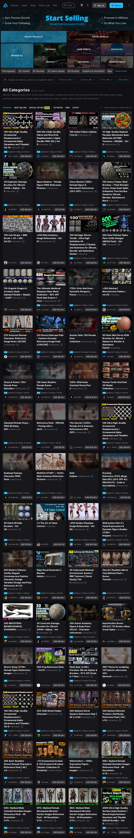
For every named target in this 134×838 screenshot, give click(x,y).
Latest (75, 108)
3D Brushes (38, 71)
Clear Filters (123, 80)
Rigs (110, 71)
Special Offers (39, 108)
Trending (7, 108)
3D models (23, 71)
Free (67, 108)
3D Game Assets (56, 71)
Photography (8, 71)
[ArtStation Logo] (5, 5)
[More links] (129, 5)
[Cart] (81, 5)
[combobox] (68, 5)
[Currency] (87, 5)
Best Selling (20, 108)
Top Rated (58, 108)
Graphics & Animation (93, 71)
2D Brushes (73, 71)
